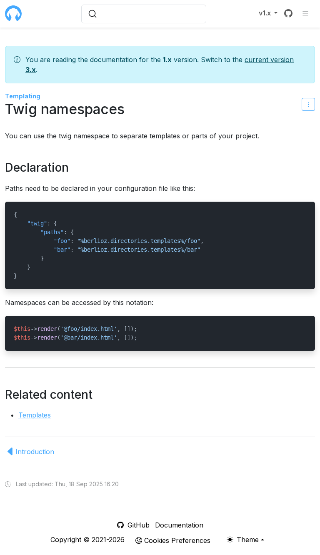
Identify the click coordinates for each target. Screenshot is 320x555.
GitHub (137, 525)
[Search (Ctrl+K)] (143, 14)
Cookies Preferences (176, 540)
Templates (34, 415)
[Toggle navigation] (305, 13)
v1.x (265, 13)
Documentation (179, 525)
